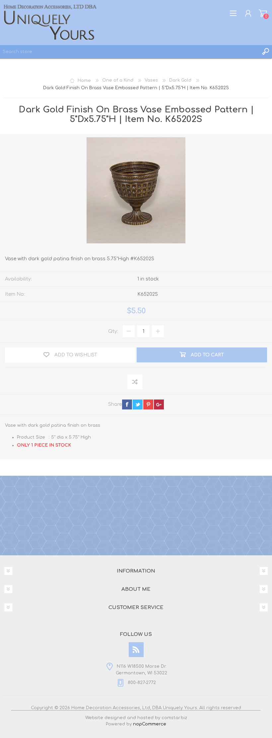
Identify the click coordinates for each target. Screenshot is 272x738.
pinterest (148, 404)
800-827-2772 (142, 682)
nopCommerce (149, 724)
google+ (159, 404)
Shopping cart (262, 13)
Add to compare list (135, 382)
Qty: (113, 331)
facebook (127, 404)
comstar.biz (174, 717)
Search (265, 51)
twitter (138, 404)
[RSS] (136, 649)
